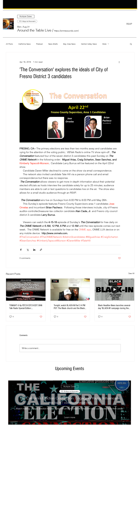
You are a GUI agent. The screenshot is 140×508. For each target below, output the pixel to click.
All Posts (9, 44)
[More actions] (119, 62)
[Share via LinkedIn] (34, 249)
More (104, 44)
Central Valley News (89, 44)
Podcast (39, 44)
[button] (34, 30)
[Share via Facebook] (21, 249)
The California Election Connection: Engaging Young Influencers (70, 398)
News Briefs (53, 44)
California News (24, 44)
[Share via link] (41, 249)
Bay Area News (69, 44)
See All (131, 273)
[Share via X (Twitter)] (27, 249)
